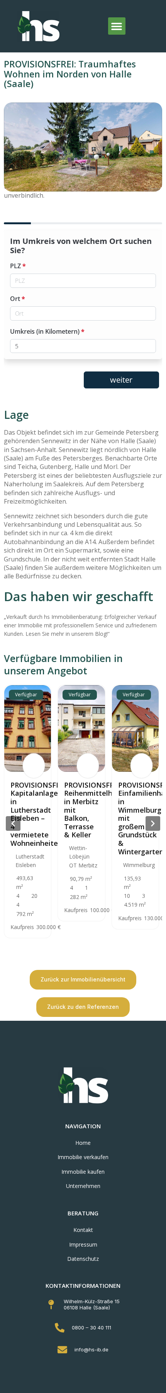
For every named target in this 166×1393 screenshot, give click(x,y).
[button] (116, 26)
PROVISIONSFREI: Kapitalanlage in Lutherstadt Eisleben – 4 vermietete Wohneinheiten (39, 814)
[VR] (34, 765)
